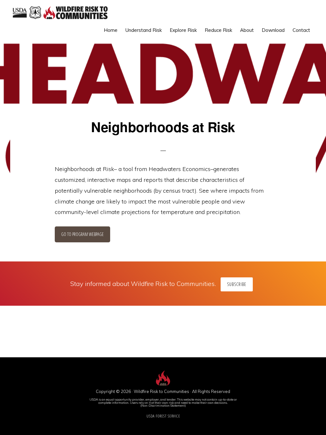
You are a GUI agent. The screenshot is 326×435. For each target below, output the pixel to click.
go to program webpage (82, 234)
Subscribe (236, 284)
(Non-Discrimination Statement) (163, 405)
